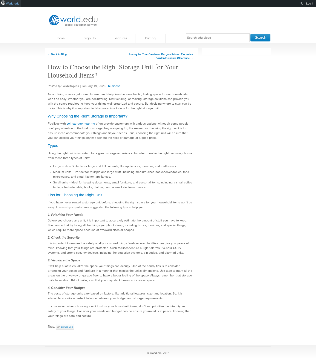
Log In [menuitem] (310, 3)
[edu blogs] (72, 20)
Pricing (150, 38)
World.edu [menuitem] (13, 3)
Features (120, 38)
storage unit (67, 327)
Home (60, 38)
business (114, 86)
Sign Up (90, 38)
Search (260, 37)
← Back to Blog (57, 54)
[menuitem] (301, 3)
